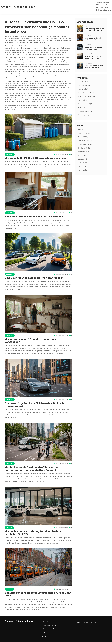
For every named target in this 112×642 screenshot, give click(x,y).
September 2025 (85, 152)
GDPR (43, 633)
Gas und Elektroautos (86, 93)
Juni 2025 (82, 163)
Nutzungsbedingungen (49, 625)
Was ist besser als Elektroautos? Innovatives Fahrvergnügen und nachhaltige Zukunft (32, 468)
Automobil (83, 89)
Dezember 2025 (85, 141)
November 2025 (85, 144)
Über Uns (45, 621)
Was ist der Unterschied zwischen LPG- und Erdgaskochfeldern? (94, 40)
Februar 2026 (84, 133)
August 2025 (83, 155)
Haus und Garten (85, 111)
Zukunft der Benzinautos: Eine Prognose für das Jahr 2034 (38, 594)
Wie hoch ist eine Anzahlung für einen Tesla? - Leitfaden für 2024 (33, 533)
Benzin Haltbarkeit (102, 7)
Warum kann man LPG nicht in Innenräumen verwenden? (31, 340)
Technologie (83, 115)
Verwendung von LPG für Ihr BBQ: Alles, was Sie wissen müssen (94, 31)
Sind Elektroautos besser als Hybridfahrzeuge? (34, 277)
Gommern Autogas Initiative (18, 7)
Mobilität (82, 100)
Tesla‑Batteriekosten (103, 2)
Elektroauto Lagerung (103, 10)
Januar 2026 (84, 137)
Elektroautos (84, 82)
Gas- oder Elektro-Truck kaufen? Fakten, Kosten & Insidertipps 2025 (95, 67)
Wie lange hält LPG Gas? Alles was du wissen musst (36, 158)
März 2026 (82, 129)
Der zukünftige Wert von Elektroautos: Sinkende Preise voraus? (35, 404)
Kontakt (44, 636)
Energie (82, 107)
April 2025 (82, 170)
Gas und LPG (84, 85)
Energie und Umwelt (86, 96)
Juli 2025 (82, 159)
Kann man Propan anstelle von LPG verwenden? (34, 216)
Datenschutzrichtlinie (49, 629)
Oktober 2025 (84, 148)
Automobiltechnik (85, 104)
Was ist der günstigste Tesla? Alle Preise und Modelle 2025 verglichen (94, 58)
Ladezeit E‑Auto (101, 5)
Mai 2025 (82, 166)
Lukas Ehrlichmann (62, 154)
